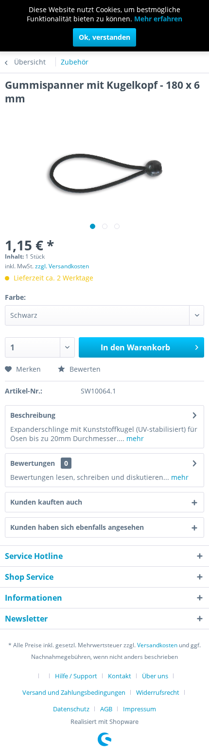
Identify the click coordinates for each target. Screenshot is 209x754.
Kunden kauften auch (46, 502)
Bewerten (84, 369)
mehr (134, 438)
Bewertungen (32, 463)
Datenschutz (71, 709)
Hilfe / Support (76, 676)
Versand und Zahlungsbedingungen (73, 692)
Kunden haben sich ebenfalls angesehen (77, 527)
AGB (106, 709)
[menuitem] (37, 675)
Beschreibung (32, 415)
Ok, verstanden (104, 37)
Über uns (155, 676)
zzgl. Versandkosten (62, 266)
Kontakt (119, 676)
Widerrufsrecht (157, 692)
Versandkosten (157, 645)
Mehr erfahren (158, 18)
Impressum (139, 709)
